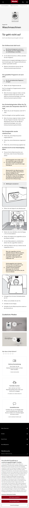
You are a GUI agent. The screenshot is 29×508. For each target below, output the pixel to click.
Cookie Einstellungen (14, 505)
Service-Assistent (4, 5)
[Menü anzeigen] (3, 2)
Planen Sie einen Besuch (15, 393)
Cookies (14, 494)
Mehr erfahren (15, 372)
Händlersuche (5, 451)
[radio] (4, 353)
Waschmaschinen (14, 5)
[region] (14, 482)
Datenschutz (9, 494)
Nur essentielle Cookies (14, 501)
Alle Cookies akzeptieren (14, 497)
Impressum (3, 494)
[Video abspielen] (14, 324)
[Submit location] (27, 454)
